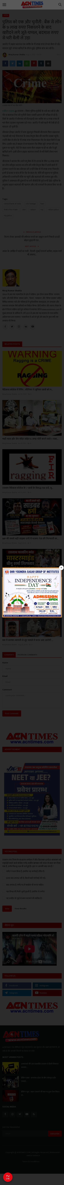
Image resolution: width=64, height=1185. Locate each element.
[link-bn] (32, 592)
